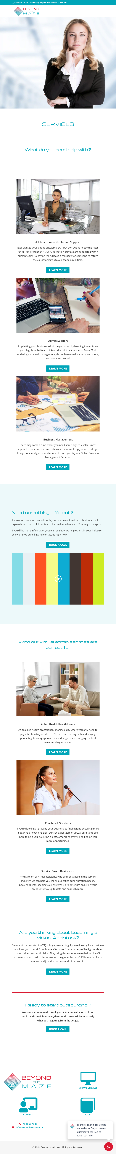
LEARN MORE (58, 270)
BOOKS (88, 1114)
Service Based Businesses (57, 871)
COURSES (28, 1114)
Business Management (58, 439)
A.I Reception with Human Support (58, 242)
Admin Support (58, 340)
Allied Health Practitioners (58, 724)
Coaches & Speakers (58, 823)
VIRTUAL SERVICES (88, 1087)
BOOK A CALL (58, 544)
